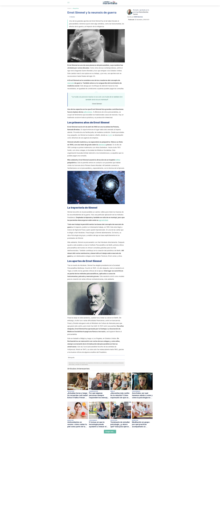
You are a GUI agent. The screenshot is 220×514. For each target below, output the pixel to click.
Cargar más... (110, 431)
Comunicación (93, 391)
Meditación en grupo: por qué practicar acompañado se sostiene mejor (141, 424)
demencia (102, 145)
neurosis (70, 83)
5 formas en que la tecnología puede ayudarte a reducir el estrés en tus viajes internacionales (97, 424)
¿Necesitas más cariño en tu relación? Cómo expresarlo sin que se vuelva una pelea (119, 395)
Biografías (76, 8)
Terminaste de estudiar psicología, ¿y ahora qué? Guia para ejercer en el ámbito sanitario (120, 424)
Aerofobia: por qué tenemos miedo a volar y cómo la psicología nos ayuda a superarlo (142, 395)
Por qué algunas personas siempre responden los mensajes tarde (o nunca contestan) (99, 395)
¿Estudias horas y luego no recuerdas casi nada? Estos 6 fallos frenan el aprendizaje (77, 395)
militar (117, 160)
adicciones (88, 112)
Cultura (69, 8)
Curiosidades (136, 391)
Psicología (70, 391)
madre (110, 135)
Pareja (112, 391)
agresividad (103, 220)
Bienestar (70, 420)
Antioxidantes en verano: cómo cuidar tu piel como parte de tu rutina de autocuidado (77, 424)
